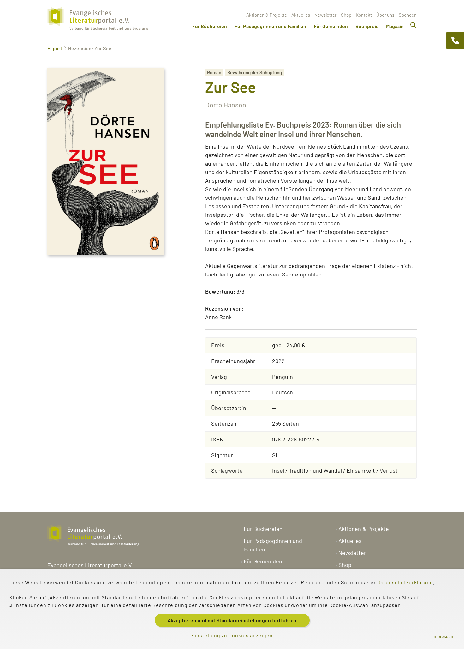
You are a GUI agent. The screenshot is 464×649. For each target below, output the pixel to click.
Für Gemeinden (331, 26)
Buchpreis (366, 26)
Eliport (54, 48)
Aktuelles (300, 15)
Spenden (408, 15)
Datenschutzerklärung (405, 582)
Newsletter (325, 15)
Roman (214, 72)
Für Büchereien (209, 26)
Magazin (395, 26)
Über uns (385, 15)
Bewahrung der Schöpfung (254, 72)
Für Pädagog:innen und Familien (270, 26)
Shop (346, 15)
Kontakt (364, 15)
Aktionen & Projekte (266, 15)
